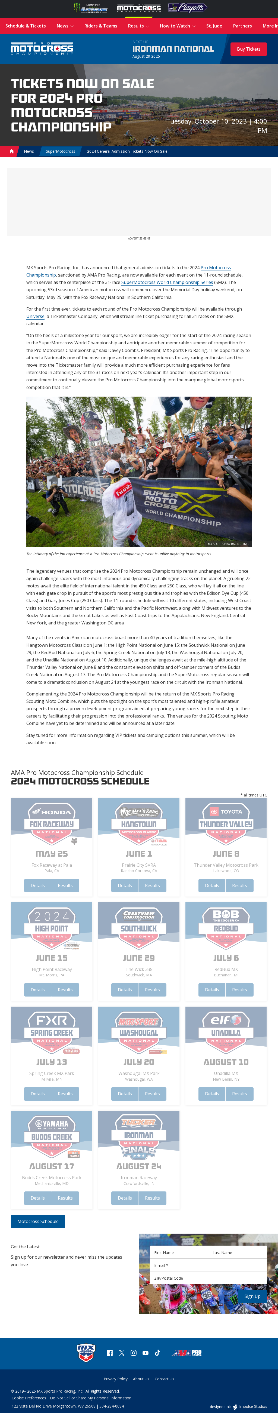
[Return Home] (42, 49)
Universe (35, 316)
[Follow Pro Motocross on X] (122, 1353)
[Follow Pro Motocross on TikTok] (157, 1353)
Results (65, 885)
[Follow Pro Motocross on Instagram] (134, 1353)
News (29, 151)
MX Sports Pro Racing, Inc (60, 1391)
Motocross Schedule (38, 1221)
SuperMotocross (60, 151)
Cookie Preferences (29, 1397)
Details (38, 885)
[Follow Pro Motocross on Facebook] (110, 1353)
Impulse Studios (253, 1406)
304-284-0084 (111, 1406)
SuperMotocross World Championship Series (167, 282)
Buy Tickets (249, 49)
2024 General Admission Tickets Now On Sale (127, 151)
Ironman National (173, 49)
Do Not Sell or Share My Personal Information (90, 1397)
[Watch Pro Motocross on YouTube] (145, 1353)
